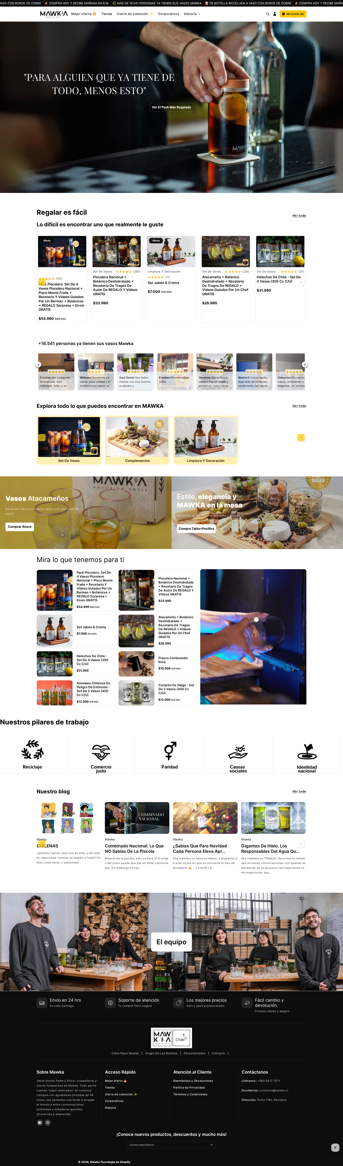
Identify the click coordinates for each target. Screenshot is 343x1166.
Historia (110, 1107)
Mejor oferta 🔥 (116, 1080)
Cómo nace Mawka (125, 1053)
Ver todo (299, 215)
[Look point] (256, 619)
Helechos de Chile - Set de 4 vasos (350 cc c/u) (279, 279)
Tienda (110, 1087)
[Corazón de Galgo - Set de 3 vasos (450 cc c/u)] (136, 693)
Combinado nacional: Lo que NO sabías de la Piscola (134, 848)
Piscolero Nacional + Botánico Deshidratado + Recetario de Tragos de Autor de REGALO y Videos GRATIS (115, 285)
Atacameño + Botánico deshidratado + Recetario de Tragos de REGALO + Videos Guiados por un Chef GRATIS (225, 285)
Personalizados (194, 1053)
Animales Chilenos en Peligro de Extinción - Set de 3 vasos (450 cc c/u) (93, 689)
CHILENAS (47, 845)
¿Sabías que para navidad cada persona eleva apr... (200, 848)
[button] (192, 14)
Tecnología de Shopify (115, 1162)
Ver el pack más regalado (171, 107)
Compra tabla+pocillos (196, 528)
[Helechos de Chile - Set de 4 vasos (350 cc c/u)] (280, 251)
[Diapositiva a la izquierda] (42, 282)
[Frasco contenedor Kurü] (136, 663)
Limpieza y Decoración (206, 461)
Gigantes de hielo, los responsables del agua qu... (270, 848)
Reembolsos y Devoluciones (193, 1080)
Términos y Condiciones (190, 1094)
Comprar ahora (19, 526)
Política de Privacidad (189, 1087)
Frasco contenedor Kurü (173, 660)
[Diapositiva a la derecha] (301, 282)
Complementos (137, 461)
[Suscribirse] (211, 1145)
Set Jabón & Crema (163, 283)
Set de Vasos (69, 461)
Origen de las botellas (161, 1053)
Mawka (95, 1162)
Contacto (218, 1053)
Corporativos (114, 1101)
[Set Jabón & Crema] (171, 251)
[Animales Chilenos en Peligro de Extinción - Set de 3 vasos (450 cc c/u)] (55, 693)
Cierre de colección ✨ (121, 1094)
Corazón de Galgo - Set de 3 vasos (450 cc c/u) (176, 689)
